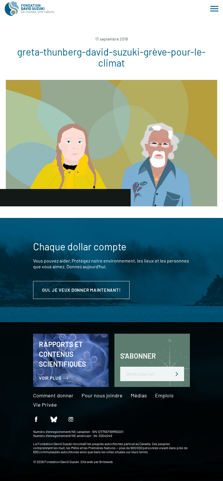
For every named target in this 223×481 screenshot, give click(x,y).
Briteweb (106, 462)
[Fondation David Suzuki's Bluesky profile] (53, 419)
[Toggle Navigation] (214, 8)
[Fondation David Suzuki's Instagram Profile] (70, 419)
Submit (177, 374)
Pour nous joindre (102, 396)
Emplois (164, 396)
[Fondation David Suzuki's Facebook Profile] (36, 419)
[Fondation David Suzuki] (30, 8)
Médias (139, 396)
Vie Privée (45, 405)
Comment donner (53, 396)
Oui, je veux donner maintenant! (81, 290)
